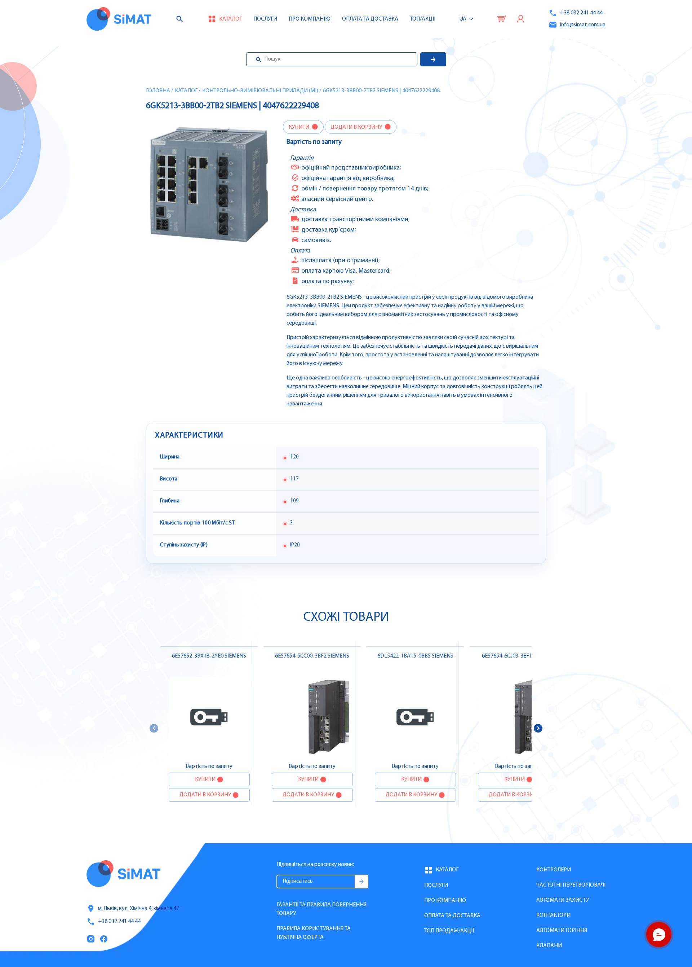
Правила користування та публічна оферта (313, 933)
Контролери (553, 870)
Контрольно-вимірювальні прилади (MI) (260, 91)
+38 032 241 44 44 (581, 13)
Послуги (265, 19)
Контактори (553, 915)
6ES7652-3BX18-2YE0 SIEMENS (209, 656)
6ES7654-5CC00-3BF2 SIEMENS (312, 656)
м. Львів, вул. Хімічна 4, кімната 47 (138, 908)
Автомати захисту (562, 900)
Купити (299, 127)
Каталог (186, 91)
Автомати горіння (561, 930)
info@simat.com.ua (583, 25)
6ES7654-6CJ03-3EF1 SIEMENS (518, 656)
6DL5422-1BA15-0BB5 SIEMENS (415, 656)
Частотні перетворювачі (571, 885)
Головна (158, 91)
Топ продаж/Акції (449, 931)
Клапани (549, 946)
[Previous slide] (154, 728)
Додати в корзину (357, 127)
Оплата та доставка (370, 19)
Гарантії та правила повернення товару (321, 909)
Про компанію (445, 901)
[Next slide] (538, 728)
